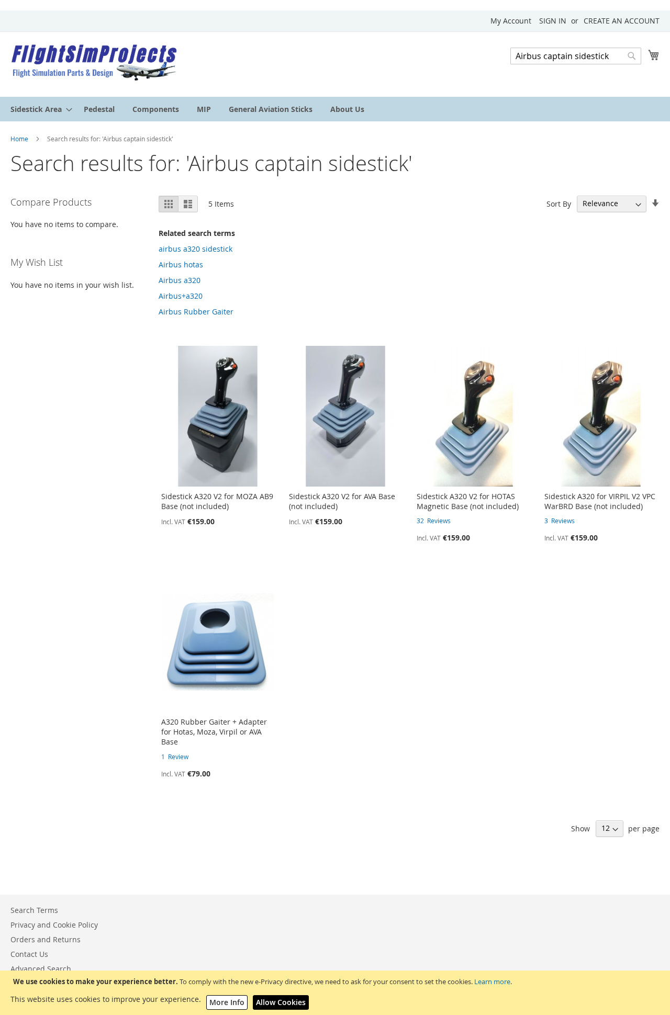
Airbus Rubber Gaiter (196, 312)
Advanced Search (40, 969)
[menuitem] (38, 109)
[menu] (335, 109)
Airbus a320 (179, 280)
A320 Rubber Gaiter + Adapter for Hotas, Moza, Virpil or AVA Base (214, 732)
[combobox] (575, 56)
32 (434, 520)
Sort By (558, 203)
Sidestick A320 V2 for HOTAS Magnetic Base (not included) (468, 501)
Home (20, 138)
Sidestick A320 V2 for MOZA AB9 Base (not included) (217, 501)
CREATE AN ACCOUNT (622, 21)
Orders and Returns (45, 939)
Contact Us (29, 954)
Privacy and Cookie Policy (54, 925)
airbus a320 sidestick (195, 249)
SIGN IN (552, 21)
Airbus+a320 (181, 296)
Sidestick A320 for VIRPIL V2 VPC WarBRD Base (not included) (599, 501)
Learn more (492, 981)
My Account (510, 21)
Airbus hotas (181, 264)
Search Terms (34, 910)
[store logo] (94, 63)
